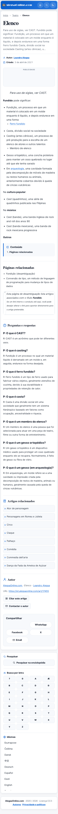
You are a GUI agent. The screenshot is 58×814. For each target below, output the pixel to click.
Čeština (9, 748)
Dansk (8, 754)
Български (10, 742)
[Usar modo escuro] (53, 5)
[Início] (40, 5)
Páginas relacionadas (21, 252)
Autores (17, 804)
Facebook (17, 632)
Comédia (11, 549)
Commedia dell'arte (17, 557)
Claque (10, 532)
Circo (10, 524)
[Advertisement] (29, 78)
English (8, 785)
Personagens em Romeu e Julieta (24, 516)
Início (5, 15)
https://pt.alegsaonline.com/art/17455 (29, 591)
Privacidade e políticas (33, 804)
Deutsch (9, 766)
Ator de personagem (18, 508)
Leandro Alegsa (21, 57)
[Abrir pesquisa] (46, 5)
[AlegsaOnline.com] (18, 5)
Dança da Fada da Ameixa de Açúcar (26, 565)
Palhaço (11, 541)
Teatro (15, 15)
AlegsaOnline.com (13, 585)
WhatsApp (41, 624)
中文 (7, 760)
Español (9, 772)
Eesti (7, 778)
